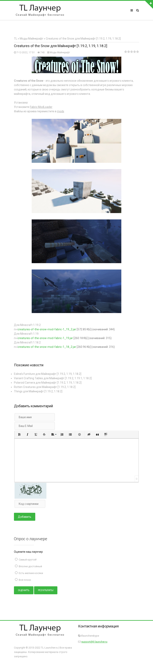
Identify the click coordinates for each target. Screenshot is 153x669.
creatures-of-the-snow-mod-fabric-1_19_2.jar (47, 329)
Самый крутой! (27, 559)
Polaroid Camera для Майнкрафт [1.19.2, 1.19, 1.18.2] (47, 382)
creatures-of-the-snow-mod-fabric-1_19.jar (45, 338)
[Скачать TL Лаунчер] (40, 10)
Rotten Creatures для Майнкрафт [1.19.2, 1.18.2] (45, 387)
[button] (19, 434)
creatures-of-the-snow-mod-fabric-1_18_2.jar (47, 346)
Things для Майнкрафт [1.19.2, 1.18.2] (38, 391)
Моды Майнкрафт (60, 52)
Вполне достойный (30, 566)
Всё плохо (24, 579)
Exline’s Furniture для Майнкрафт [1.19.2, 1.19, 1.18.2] (47, 373)
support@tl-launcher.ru (94, 641)
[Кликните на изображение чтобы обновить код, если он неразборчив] (30, 497)
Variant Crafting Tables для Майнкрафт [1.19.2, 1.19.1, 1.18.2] (53, 378)
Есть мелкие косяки (30, 573)
